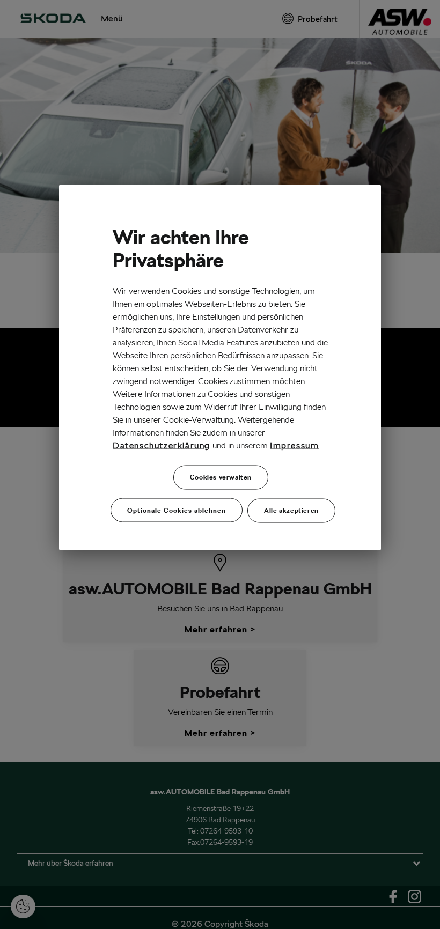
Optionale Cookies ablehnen (176, 510)
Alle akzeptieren (291, 510)
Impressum (294, 445)
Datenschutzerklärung (161, 445)
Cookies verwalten (221, 477)
